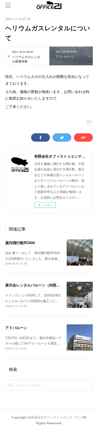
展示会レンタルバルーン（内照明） (34, 285)
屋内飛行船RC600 (20, 242)
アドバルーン (16, 327)
